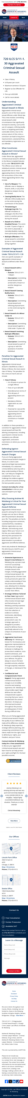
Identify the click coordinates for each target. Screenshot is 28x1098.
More (23, 17)
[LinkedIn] (14, 1081)
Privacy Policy (14, 996)
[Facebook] (6, 1081)
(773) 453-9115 (13, 869)
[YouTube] (21, 1081)
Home (4, 17)
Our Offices (14, 836)
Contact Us (14, 17)
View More (14, 821)
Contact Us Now (14, 971)
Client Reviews (14, 774)
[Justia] (17, 1081)
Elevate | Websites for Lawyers (14, 1095)
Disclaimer (14, 994)
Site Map (14, 998)
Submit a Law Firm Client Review (14, 827)
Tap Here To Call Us (14, 5)
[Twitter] (10, 1081)
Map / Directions (8, 867)
